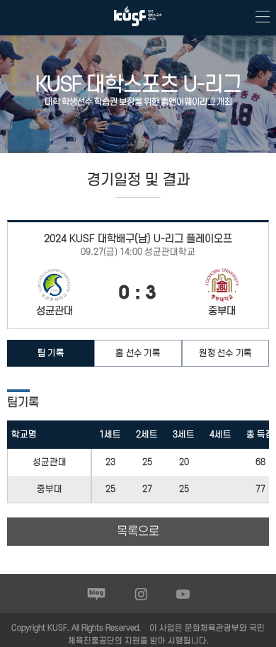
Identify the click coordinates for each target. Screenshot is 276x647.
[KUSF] (138, 29)
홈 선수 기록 (137, 353)
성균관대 (50, 462)
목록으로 (138, 531)
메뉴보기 (258, 17)
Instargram (141, 594)
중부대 (49, 489)
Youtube (183, 594)
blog (96, 594)
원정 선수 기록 (225, 353)
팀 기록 (51, 353)
